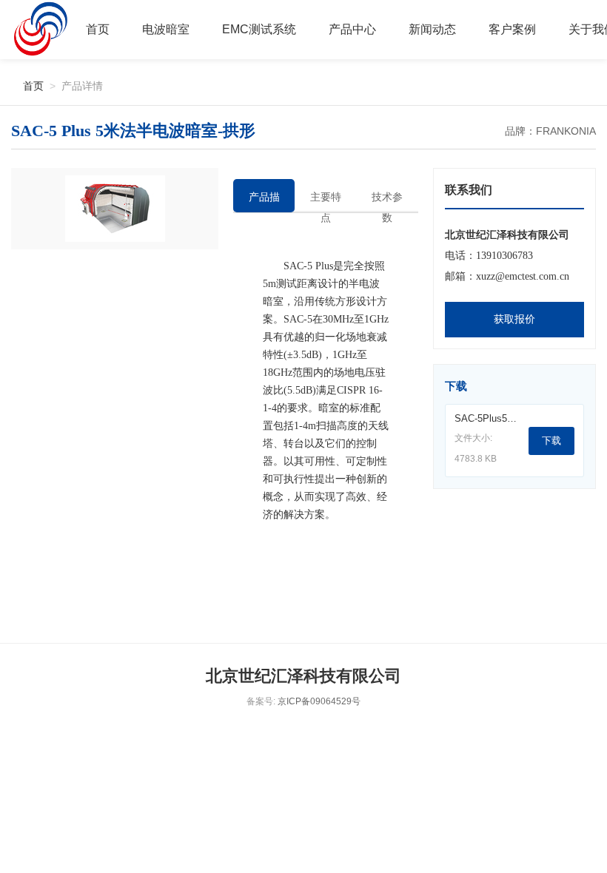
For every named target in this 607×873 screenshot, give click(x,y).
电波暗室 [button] (166, 29)
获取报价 (514, 319)
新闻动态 (432, 29)
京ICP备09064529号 (319, 701)
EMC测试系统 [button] (259, 29)
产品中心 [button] (352, 29)
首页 (98, 29)
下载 (551, 440)
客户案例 (512, 29)
